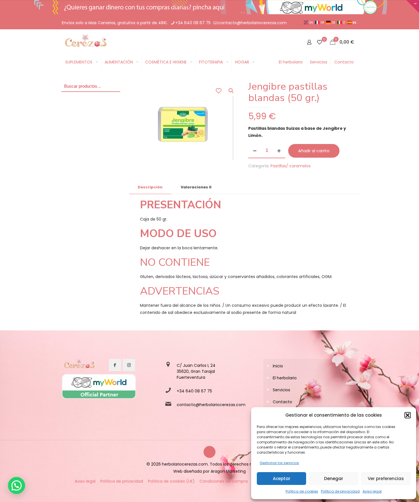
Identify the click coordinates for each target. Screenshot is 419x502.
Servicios (281, 390)
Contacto (282, 402)
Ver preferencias (386, 479)
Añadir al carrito (313, 151)
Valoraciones (196, 187)
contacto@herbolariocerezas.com (252, 23)
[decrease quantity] (255, 151)
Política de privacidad (340, 491)
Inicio (278, 366)
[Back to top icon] (209, 452)
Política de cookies (302, 491)
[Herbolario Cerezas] (85, 42)
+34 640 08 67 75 (193, 23)
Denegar (333, 479)
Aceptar (281, 479)
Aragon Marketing (228, 471)
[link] (79, 365)
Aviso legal (372, 491)
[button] (407, 415)
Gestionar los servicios (279, 462)
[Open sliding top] (412, 6)
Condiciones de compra (224, 481)
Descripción (150, 187)
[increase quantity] (279, 151)
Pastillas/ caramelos (290, 166)
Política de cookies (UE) (171, 481)
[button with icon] (115, 365)
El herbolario (285, 378)
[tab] (150, 187)
